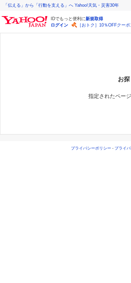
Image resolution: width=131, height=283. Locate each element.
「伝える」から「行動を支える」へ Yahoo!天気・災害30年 (61, 5)
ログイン (59, 24)
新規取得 (94, 18)
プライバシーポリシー (91, 148)
